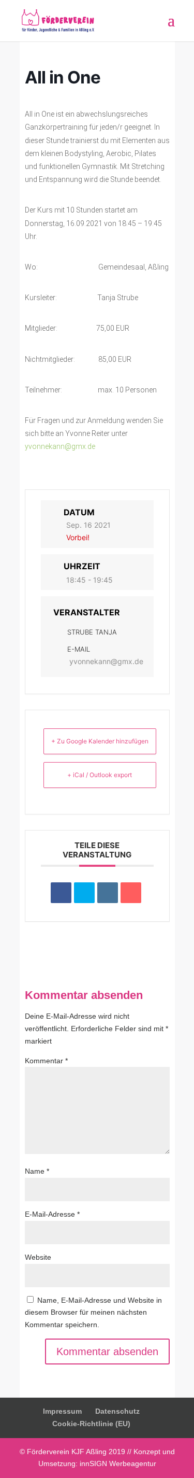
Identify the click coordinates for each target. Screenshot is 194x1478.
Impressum (62, 1411)
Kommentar (46, 1061)
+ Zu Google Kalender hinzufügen (99, 741)
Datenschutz (117, 1411)
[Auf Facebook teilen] (61, 892)
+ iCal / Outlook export (99, 775)
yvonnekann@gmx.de (60, 446)
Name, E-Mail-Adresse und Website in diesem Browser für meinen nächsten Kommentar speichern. (93, 1312)
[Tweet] (84, 892)
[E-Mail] (131, 892)
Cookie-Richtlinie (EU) (91, 1423)
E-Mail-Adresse (52, 1214)
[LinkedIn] (107, 892)
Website (38, 1257)
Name (37, 1171)
